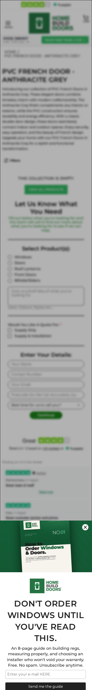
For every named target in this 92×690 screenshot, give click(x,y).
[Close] (85, 527)
